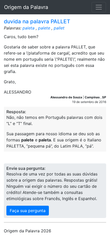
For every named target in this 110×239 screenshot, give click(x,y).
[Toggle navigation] (99, 7)
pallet (59, 27)
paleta (29, 27)
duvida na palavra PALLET (37, 21)
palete (44, 27)
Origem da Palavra (26, 7)
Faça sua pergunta (28, 210)
